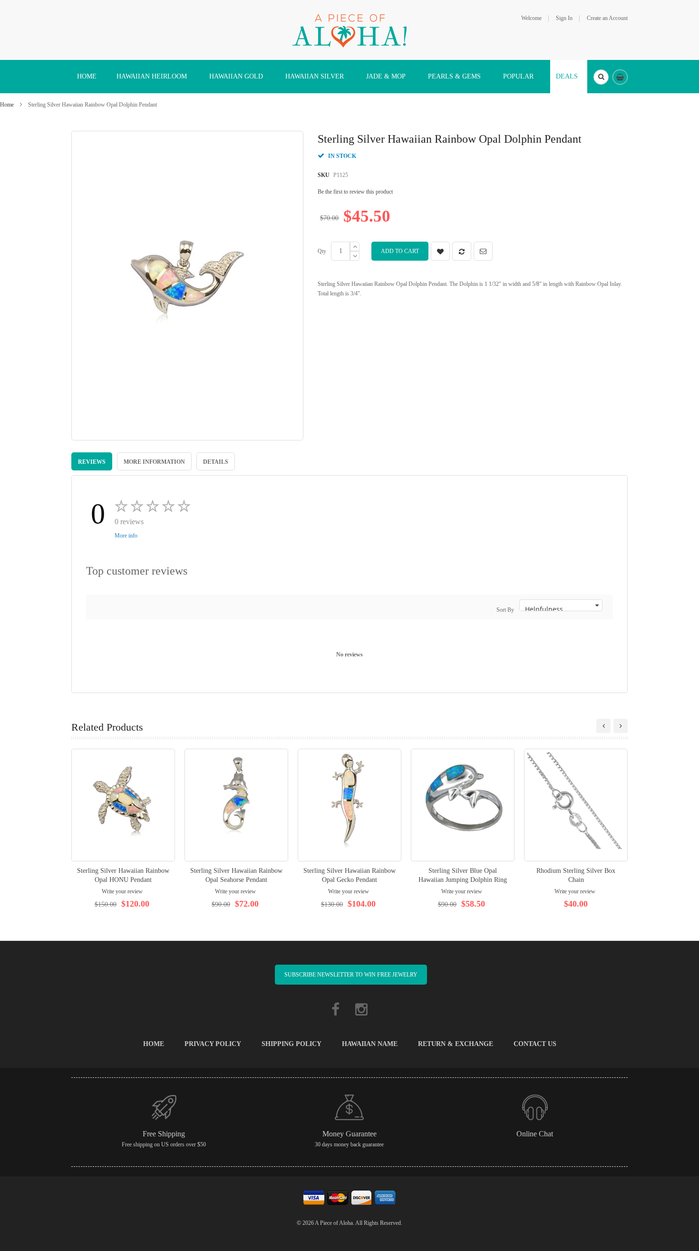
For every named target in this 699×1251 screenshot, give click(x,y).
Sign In (564, 18)
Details (215, 462)
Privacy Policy (212, 1043)
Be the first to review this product (355, 191)
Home (7, 104)
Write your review (122, 891)
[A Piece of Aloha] (349, 29)
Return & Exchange (455, 1043)
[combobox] (601, 77)
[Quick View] (123, 805)
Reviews (92, 462)
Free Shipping (164, 1134)
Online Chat (534, 1134)
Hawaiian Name (370, 1043)
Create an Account (607, 18)
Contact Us (535, 1043)
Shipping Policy (291, 1043)
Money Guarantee (349, 1134)
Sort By (505, 609)
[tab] (91, 461)
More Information (154, 462)
